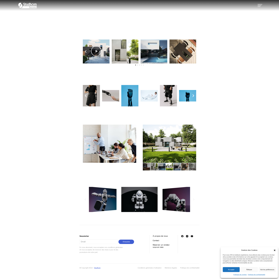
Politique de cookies (240, 274)
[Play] (96, 51)
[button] (275, 250)
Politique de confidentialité (256, 274)
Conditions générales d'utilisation (150, 268)
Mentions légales (171, 268)
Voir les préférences (267, 269)
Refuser (249, 269)
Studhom (97, 268)
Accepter (231, 269)
